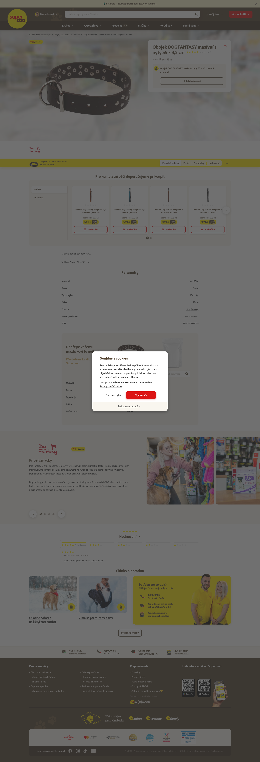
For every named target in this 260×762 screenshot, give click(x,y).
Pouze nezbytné (113, 395)
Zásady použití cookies (111, 386)
